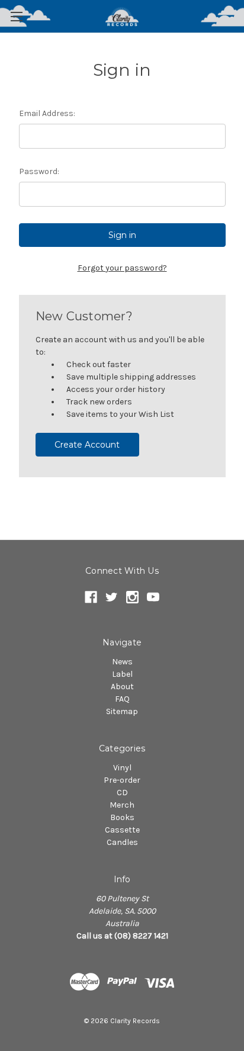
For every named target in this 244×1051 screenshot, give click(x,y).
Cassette (122, 830)
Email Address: (47, 113)
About (122, 687)
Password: (39, 171)
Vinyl (122, 768)
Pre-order (122, 780)
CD (122, 793)
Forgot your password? (122, 268)
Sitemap (122, 711)
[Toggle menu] (16, 16)
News (122, 662)
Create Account (87, 444)
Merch (122, 805)
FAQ (122, 699)
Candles (122, 842)
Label (122, 674)
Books (122, 817)
